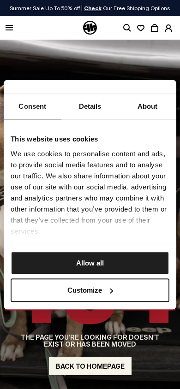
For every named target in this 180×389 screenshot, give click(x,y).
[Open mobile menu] (9, 28)
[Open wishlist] (141, 28)
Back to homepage (90, 366)
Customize (84, 290)
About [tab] (148, 106)
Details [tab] (90, 106)
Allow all (90, 263)
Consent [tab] (32, 106)
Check (93, 8)
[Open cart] (155, 28)
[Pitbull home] (90, 28)
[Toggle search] (127, 28)
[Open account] (168, 28)
